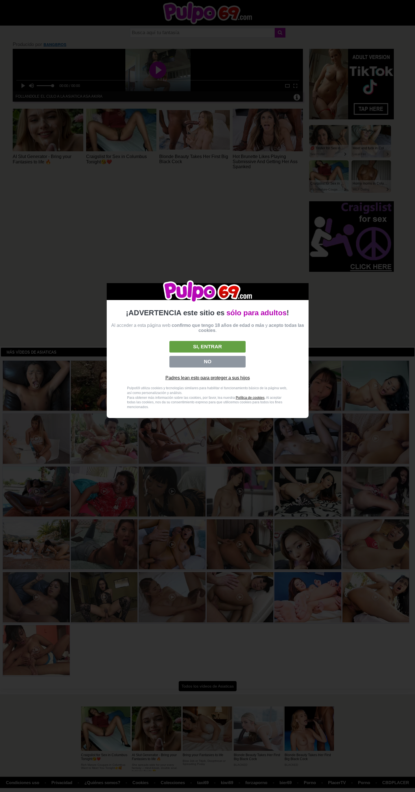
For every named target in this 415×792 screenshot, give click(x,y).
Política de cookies (250, 398)
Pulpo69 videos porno (207, 291)
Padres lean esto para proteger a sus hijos (207, 377)
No (207, 361)
